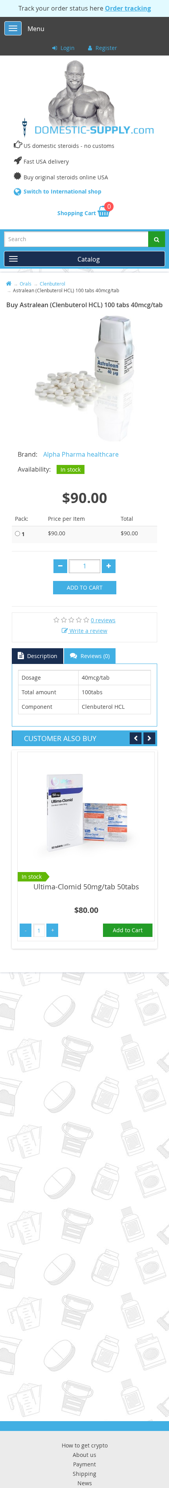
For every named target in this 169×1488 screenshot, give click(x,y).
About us (84, 1454)
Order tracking (128, 8)
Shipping (84, 1473)
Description (41, 656)
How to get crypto (85, 1445)
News (84, 1483)
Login (67, 48)
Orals (25, 283)
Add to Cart (85, 587)
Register (105, 48)
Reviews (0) (94, 656)
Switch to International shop (62, 191)
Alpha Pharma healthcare (81, 454)
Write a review (87, 630)
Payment (84, 1464)
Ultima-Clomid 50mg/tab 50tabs (86, 886)
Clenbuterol (52, 283)
